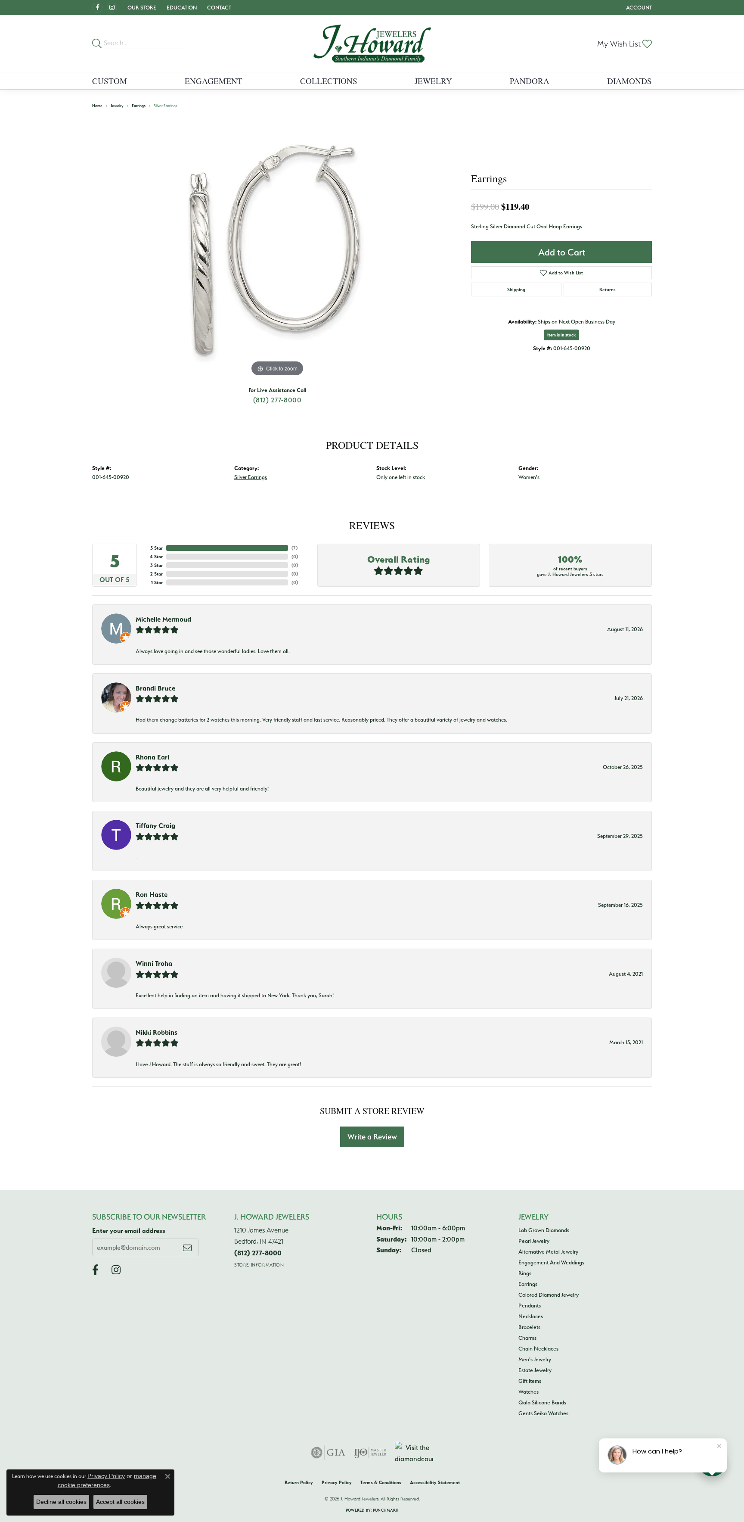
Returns (607, 289)
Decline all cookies (61, 1501)
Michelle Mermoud (163, 619)
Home (97, 105)
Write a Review (372, 1137)
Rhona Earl (152, 757)
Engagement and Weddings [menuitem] (551, 1262)
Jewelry (433, 80)
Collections (328, 80)
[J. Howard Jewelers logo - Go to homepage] (372, 43)
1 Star (157, 582)
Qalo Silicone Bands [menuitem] (542, 1402)
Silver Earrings (250, 477)
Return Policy (299, 1482)
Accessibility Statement (435, 1482)
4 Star (156, 557)
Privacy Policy (337, 1482)
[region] (277, 249)
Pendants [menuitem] (529, 1305)
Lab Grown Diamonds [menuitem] (543, 1229)
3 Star (156, 565)
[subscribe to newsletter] (187, 1247)
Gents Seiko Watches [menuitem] (543, 1413)
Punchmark (385, 1510)
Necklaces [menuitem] (530, 1316)
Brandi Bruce (155, 688)
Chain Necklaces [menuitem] (538, 1348)
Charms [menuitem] (527, 1337)
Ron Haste (151, 894)
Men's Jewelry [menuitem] (534, 1359)
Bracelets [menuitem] (529, 1326)
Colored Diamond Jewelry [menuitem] (548, 1294)
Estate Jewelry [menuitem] (535, 1369)
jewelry (117, 105)
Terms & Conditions (380, 1482)
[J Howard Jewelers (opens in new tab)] (97, 8)
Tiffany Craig (155, 825)
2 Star (156, 574)
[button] (141, 7)
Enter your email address (128, 1230)
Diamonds (629, 80)
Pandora (529, 80)
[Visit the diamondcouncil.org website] (414, 1452)
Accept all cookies (120, 1501)
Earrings (139, 105)
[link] (218, 7)
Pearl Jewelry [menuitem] (533, 1240)
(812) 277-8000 (277, 399)
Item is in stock (561, 334)
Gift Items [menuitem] (529, 1380)
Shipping (516, 289)
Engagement (213, 80)
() (294, 548)
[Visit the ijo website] (370, 1452)
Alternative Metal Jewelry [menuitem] (548, 1251)
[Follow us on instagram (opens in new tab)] (112, 8)
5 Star (156, 548)
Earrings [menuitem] (527, 1283)
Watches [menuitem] (528, 1391)
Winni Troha (154, 963)
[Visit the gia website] (328, 1452)
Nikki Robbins (156, 1032)
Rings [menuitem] (524, 1273)
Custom (109, 80)
